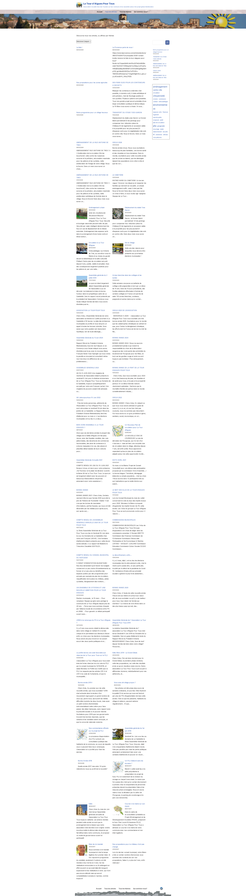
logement (156, 114)
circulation (156, 93)
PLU (154, 125)
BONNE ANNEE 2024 (120, 338)
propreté (161, 126)
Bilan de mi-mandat (96, 844)
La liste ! (79, 47)
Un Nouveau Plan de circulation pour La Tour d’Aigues (134, 427)
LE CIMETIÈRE (117, 175)
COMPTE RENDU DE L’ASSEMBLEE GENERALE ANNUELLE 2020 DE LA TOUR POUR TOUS (92, 522)
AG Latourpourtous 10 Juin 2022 (88, 397)
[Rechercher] (167, 42)
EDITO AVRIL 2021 (119, 460)
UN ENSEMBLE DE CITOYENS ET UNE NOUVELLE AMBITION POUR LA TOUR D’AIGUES (91, 590)
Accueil (99, 12)
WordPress (96, 893)
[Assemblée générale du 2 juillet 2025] (81, 282)
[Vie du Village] (117, 249)
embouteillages (163, 101)
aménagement (160, 86)
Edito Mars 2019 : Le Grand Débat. (124, 653)
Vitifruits (165, 134)
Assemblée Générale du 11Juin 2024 (89, 338)
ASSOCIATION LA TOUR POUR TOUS (90, 310)
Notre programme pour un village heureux (92, 112)
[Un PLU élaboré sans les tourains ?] (117, 767)
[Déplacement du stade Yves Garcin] (117, 214)
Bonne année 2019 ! (85, 682)
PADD (161, 120)
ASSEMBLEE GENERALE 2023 (87, 368)
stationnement (157, 131)
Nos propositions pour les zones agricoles (91, 82)
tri (154, 134)
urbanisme (159, 134)
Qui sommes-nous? (140, 889)
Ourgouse (156, 120)
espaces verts (157, 112)
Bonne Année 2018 (85, 761)
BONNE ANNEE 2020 (120, 588)
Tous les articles (111, 12)
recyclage (156, 129)
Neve (78, 893)
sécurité (165, 131)
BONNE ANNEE (82, 490)
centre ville (157, 90)
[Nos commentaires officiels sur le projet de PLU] (81, 734)
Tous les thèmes (125, 12)
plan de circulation (158, 122)
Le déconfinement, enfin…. (122, 555)
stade (162, 129)
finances (165, 112)
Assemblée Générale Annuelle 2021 (89, 460)
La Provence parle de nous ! (122, 47)
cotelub (155, 101)
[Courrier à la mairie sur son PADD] (117, 810)
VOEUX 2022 (117, 397)
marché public (157, 117)
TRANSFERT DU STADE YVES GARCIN (127, 112)
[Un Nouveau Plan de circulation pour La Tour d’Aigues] (117, 431)
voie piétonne (157, 137)
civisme (155, 99)
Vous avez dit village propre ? (125, 682)
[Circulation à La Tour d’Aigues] (81, 249)
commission (162, 99)
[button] (148, 11)
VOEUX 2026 (117, 142)
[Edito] (81, 810)
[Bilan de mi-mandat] (81, 851)
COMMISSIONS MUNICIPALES (123, 520)
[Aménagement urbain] (81, 214)
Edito (90, 804)
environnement (160, 106)
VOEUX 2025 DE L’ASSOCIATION (124, 310)
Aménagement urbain (97, 207)
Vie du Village (130, 243)
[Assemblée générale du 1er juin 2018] (117, 734)
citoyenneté (159, 96)
